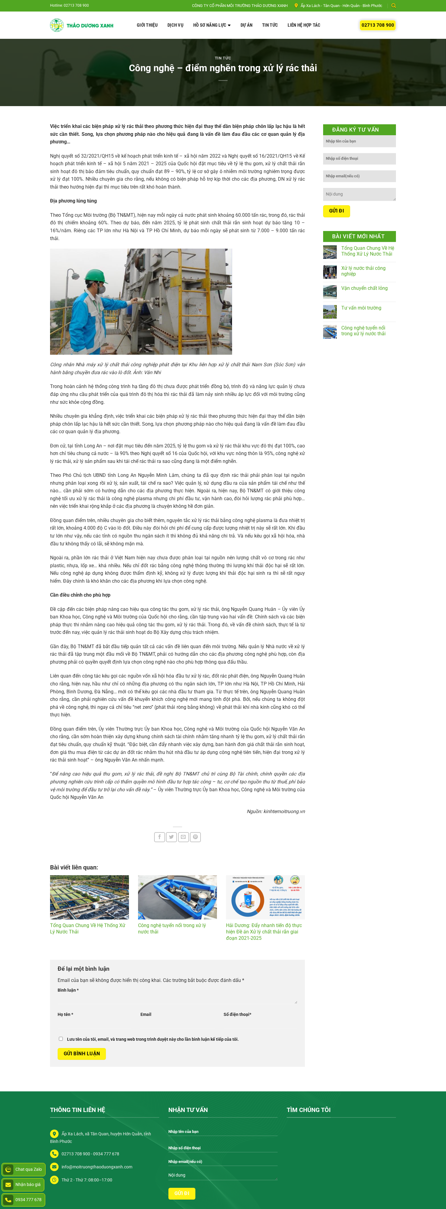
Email (145, 1014)
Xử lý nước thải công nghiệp (363, 271)
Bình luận (68, 990)
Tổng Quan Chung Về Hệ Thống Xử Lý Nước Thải (367, 251)
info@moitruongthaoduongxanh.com (97, 1167)
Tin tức (223, 58)
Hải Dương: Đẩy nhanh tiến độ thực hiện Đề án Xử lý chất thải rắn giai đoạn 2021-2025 (264, 932)
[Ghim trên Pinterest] (195, 837)
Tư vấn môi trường (361, 308)
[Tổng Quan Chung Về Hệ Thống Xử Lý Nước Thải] (89, 897)
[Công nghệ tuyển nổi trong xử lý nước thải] (177, 897)
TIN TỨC (270, 25)
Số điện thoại (237, 1014)
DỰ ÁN (247, 25)
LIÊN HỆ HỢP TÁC (304, 25)
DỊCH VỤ (175, 25)
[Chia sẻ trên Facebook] (159, 837)
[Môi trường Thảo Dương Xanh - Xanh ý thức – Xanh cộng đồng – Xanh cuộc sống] (81, 25)
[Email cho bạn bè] (183, 837)
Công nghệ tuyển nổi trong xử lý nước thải (363, 331)
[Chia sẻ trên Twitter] (171, 837)
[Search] (393, 6)
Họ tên (65, 1014)
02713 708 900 (378, 25)
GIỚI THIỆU (147, 25)
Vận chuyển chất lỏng (364, 288)
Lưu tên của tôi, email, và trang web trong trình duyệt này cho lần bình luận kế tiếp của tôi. (153, 1039)
